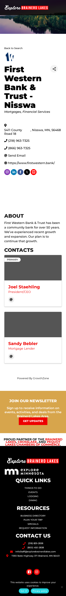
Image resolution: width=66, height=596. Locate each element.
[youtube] (34, 172)
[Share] (54, 69)
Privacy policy (39, 591)
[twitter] (27, 172)
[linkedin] (14, 172)
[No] (61, 587)
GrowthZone (41, 378)
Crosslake (27, 442)
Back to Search (13, 48)
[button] (60, 7)
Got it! (23, 591)
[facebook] (20, 172)
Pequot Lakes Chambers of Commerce (32, 443)
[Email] (11, 300)
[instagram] (7, 172)
